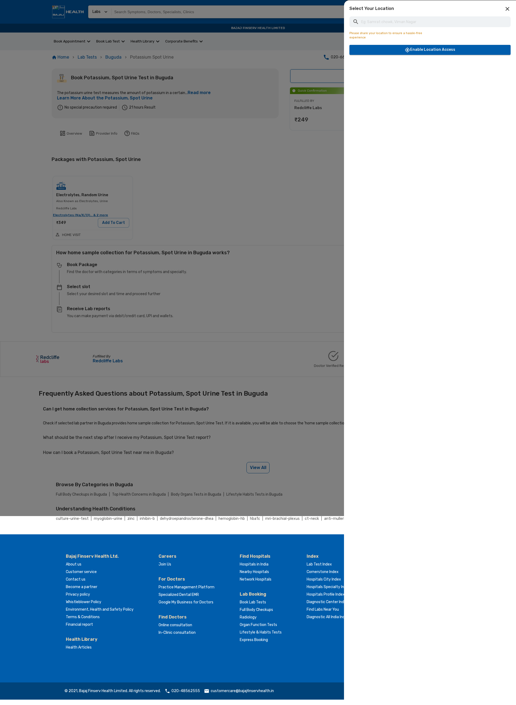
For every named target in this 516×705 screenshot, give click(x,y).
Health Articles (79, 647)
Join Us (165, 564)
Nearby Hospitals (254, 572)
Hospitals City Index (324, 579)
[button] (507, 9)
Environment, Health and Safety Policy (100, 609)
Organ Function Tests (258, 624)
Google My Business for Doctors (186, 602)
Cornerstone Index (323, 572)
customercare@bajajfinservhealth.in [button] (242, 691)
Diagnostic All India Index (328, 617)
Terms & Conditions (83, 617)
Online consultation (175, 625)
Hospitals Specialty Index (328, 587)
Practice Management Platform (186, 587)
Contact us (75, 579)
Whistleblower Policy (83, 602)
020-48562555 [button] (185, 691)
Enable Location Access (432, 49)
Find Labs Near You (323, 609)
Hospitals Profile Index (326, 594)
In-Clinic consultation (177, 632)
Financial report (79, 624)
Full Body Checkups (256, 609)
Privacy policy (78, 594)
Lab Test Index (319, 564)
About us (73, 564)
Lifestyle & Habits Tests (261, 632)
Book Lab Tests (253, 602)
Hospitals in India (254, 564)
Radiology (248, 617)
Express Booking (254, 640)
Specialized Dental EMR (179, 594)
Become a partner (81, 587)
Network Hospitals (255, 579)
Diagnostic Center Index (327, 602)
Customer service (81, 572)
